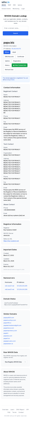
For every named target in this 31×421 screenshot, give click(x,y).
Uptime (20, 5)
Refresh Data (9, 69)
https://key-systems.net (11, 241)
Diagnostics (17, 61)
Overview (5, 409)
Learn (12, 409)
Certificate (20, 56)
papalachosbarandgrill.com (12, 325)
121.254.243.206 (22, 289)
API (27, 409)
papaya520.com (9, 317)
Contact (21, 412)
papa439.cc (7, 323)
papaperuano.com (10, 341)
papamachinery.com (10, 330)
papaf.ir (6, 333)
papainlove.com (9, 328)
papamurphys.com (10, 320)
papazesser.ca (8, 343)
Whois (7, 52)
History (7, 65)
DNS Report (20, 409)
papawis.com (8, 336)
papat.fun (7, 338)
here (13, 79)
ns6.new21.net (9, 289)
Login (23, 8)
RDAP (9, 5)
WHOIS (4, 5)
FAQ (8, 412)
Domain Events (6, 8)
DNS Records (9, 56)
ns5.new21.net (9, 286)
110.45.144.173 (16, 49)
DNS (14, 5)
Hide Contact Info (20, 65)
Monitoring (16, 8)
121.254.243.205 (22, 286)
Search (15, 33)
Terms (14, 412)
